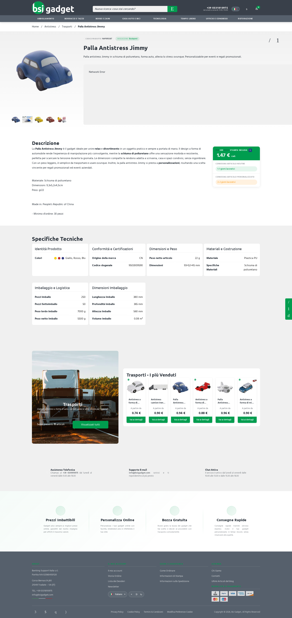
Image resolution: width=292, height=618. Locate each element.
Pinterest (55, 612)
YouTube (86, 612)
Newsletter (113, 587)
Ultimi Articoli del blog (223, 581)
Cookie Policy (133, 612)
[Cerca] (172, 9)
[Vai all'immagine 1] (16, 120)
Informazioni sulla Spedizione (174, 581)
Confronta (277, 40)
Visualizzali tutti (90, 424)
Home (35, 26)
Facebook (35, 612)
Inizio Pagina (288, 316)
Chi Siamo (216, 571)
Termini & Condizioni (153, 612)
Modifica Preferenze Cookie (180, 612)
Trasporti (67, 26)
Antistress (50, 26)
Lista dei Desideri (116, 581)
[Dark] (141, 594)
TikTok (75, 612)
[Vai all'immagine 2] (27, 120)
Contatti (216, 576)
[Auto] (136, 594)
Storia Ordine (114, 576)
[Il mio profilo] (246, 9)
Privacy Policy (117, 612)
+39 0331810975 (217, 7)
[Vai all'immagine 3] (39, 120)
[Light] (131, 594)
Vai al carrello (258, 7)
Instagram (65, 612)
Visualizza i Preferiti (288, 301)
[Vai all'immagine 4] (50, 120)
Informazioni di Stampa (171, 576)
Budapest (127, 38)
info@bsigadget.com (42, 595)
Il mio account (115, 571)
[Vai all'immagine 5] (62, 120)
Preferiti (269, 40)
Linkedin (45, 612)
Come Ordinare (167, 571)
